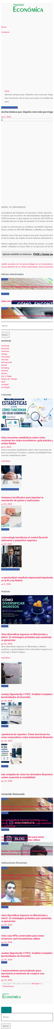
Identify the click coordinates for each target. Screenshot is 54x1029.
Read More (5, 461)
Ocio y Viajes (6, 376)
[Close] (6, 1010)
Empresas (4, 351)
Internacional (6, 362)
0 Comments (18, 904)
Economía (5, 107)
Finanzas (4, 359)
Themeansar (8, 986)
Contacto (5, 32)
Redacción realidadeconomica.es (37, 901)
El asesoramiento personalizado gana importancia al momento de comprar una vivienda (22, 973)
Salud (2, 381)
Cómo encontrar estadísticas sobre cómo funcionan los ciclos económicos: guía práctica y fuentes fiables (26, 440)
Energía (3, 354)
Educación (5, 348)
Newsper (36, 983)
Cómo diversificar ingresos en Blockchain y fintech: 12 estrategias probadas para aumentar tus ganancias (26, 637)
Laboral (3, 365)
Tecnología (5, 387)
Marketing (4, 368)
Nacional (14, 107)
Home (4, 27)
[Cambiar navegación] (11, 8)
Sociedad (4, 384)
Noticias (3, 373)
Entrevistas (5, 357)
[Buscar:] (27, 1017)
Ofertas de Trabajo (8, 379)
